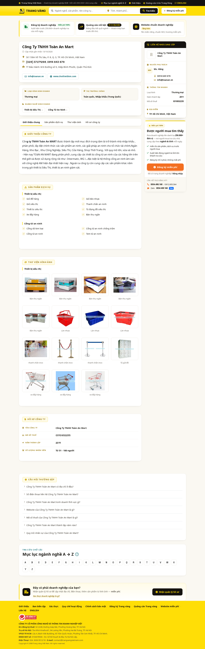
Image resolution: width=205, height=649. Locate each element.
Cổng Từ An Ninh (56, 109)
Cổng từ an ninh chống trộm (100, 228)
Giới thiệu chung (31, 122)
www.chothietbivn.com (64, 76)
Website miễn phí (170, 606)
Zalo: (162, 188)
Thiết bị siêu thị (32, 193)
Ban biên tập (39, 606)
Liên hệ (22, 610)
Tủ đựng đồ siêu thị (96, 209)
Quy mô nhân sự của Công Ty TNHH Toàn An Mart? (52, 532)
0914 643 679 (56, 62)
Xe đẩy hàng (33, 214)
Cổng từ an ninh (33, 223)
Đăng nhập (178, 173)
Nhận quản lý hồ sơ (169, 592)
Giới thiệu (136, 3)
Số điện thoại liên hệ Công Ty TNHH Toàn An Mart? (52, 494)
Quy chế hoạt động (72, 606)
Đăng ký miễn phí (175, 10)
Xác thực (53, 606)
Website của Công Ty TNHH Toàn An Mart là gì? (50, 509)
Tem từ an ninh (93, 233)
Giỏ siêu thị (32, 204)
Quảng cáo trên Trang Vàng (159, 3)
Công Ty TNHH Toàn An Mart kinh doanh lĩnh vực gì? (53, 502)
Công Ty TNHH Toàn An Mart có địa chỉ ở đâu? (49, 486)
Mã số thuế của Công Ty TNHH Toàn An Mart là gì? (52, 517)
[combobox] (80, 10)
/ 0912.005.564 (163, 184)
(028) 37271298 (36, 62)
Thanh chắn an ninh (96, 204)
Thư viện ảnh (74, 122)
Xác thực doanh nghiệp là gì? (46, 596)
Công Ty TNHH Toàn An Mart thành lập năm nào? (51, 525)
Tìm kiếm (150, 10)
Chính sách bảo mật (95, 606)
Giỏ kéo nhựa (92, 198)
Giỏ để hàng (33, 198)
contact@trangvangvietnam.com (68, 640)
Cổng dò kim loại (35, 228)
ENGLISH (181, 3)
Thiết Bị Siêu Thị (32, 109)
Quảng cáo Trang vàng (145, 606)
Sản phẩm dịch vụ (53, 122)
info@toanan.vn (36, 76)
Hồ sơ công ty (93, 122)
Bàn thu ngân (93, 214)
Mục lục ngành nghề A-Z (115, 3)
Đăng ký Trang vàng (120, 606)
